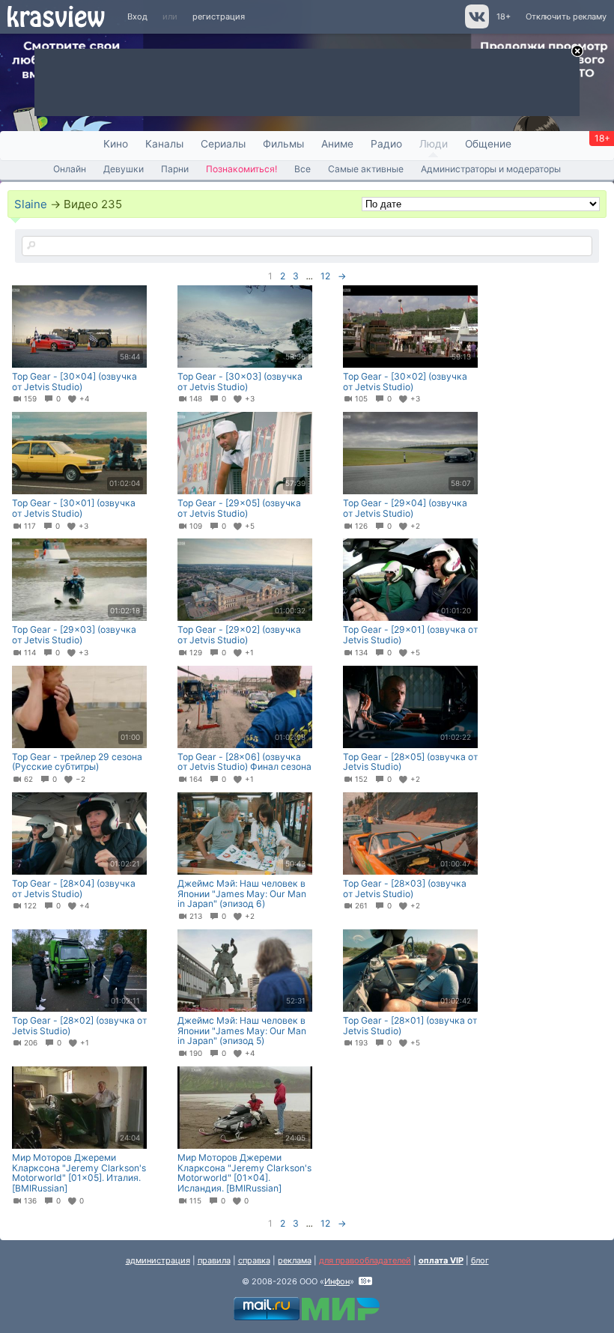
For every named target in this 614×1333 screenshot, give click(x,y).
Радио (386, 144)
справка (254, 1260)
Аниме (337, 144)
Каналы (164, 144)
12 (325, 276)
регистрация (218, 16)
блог (480, 1260)
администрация (158, 1260)
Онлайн (69, 168)
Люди (433, 144)
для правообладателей (365, 1260)
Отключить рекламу (566, 16)
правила (214, 1260)
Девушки (123, 168)
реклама (294, 1260)
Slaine (30, 204)
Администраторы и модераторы (491, 168)
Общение (488, 144)
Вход (137, 16)
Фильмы (283, 144)
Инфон (337, 1281)
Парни (175, 168)
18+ (503, 16)
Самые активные (366, 168)
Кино (115, 144)
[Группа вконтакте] (476, 25)
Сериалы (223, 144)
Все (302, 168)
